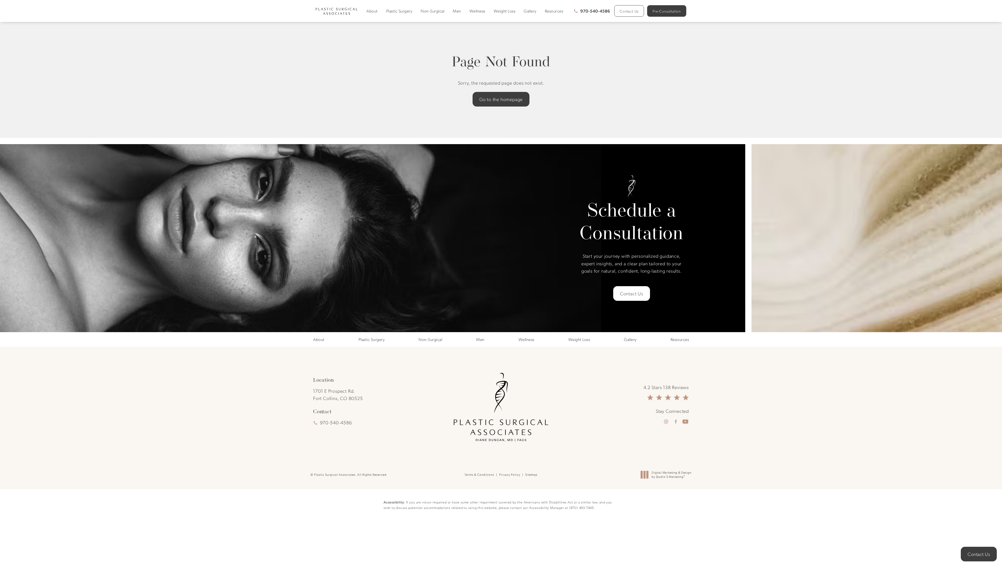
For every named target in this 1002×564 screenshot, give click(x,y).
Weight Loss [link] (505, 11)
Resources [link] (554, 11)
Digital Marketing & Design (671, 475)
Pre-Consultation (667, 11)
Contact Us (629, 11)
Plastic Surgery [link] (399, 11)
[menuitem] (373, 11)
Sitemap (531, 474)
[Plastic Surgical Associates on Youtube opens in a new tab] (685, 421)
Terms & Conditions (479, 474)
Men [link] (457, 11)
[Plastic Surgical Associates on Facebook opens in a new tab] (675, 421)
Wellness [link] (477, 11)
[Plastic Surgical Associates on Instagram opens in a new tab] (666, 421)
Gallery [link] (530, 11)
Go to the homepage (501, 99)
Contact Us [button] (979, 554)
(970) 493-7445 (581, 507)
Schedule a (631, 221)
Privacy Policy (509, 474)
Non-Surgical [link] (432, 11)
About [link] (372, 11)
